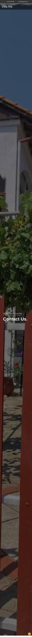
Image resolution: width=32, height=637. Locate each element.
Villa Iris (7, 6)
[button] (30, 6)
